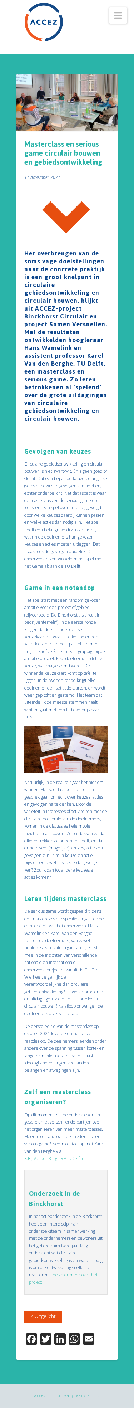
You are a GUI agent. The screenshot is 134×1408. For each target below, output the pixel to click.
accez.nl (43, 1395)
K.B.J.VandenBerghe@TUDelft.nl (54, 1158)
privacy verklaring (79, 1395)
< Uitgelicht (43, 1316)
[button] (118, 15)
